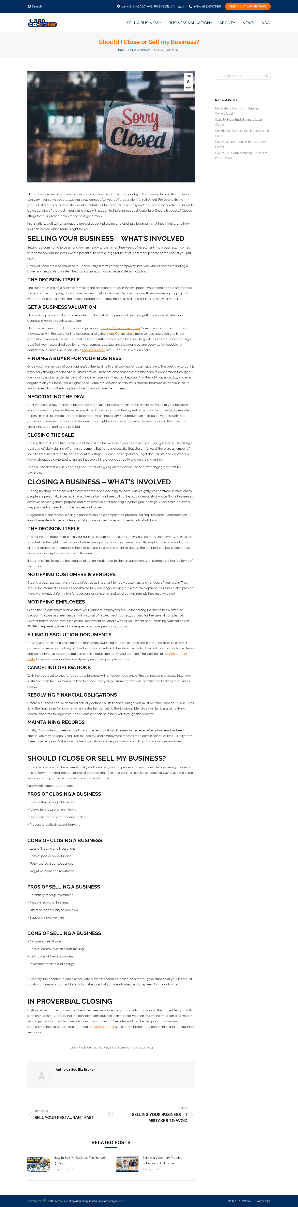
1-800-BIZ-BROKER (207, 6)
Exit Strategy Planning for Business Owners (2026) (237, 111)
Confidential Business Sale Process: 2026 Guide (242, 133)
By (118, 1047)
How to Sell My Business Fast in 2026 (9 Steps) (80, 1160)
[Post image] (38, 1164)
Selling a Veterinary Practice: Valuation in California (163, 1160)
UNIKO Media (54, 1201)
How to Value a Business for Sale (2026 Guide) (241, 144)
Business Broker (93, 350)
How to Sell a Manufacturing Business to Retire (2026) (241, 155)
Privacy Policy (262, 1201)
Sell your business (92, 1047)
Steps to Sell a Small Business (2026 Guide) (239, 122)
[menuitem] (144, 23)
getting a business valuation (120, 328)
